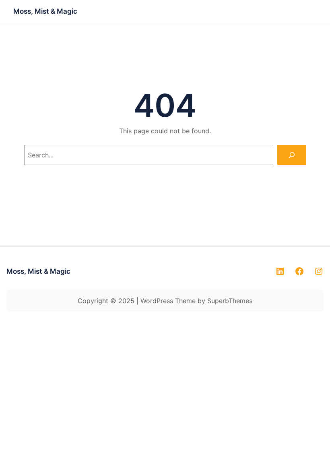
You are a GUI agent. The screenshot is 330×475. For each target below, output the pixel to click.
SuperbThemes (229, 301)
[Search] (291, 155)
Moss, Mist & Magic (45, 11)
